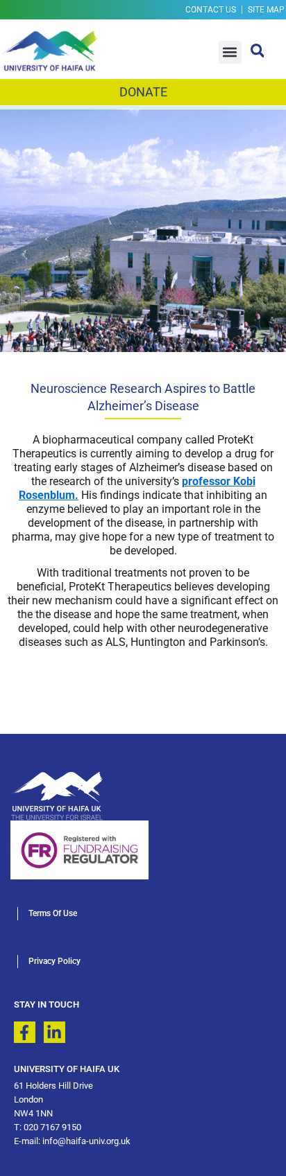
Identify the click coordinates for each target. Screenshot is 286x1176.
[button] (230, 52)
